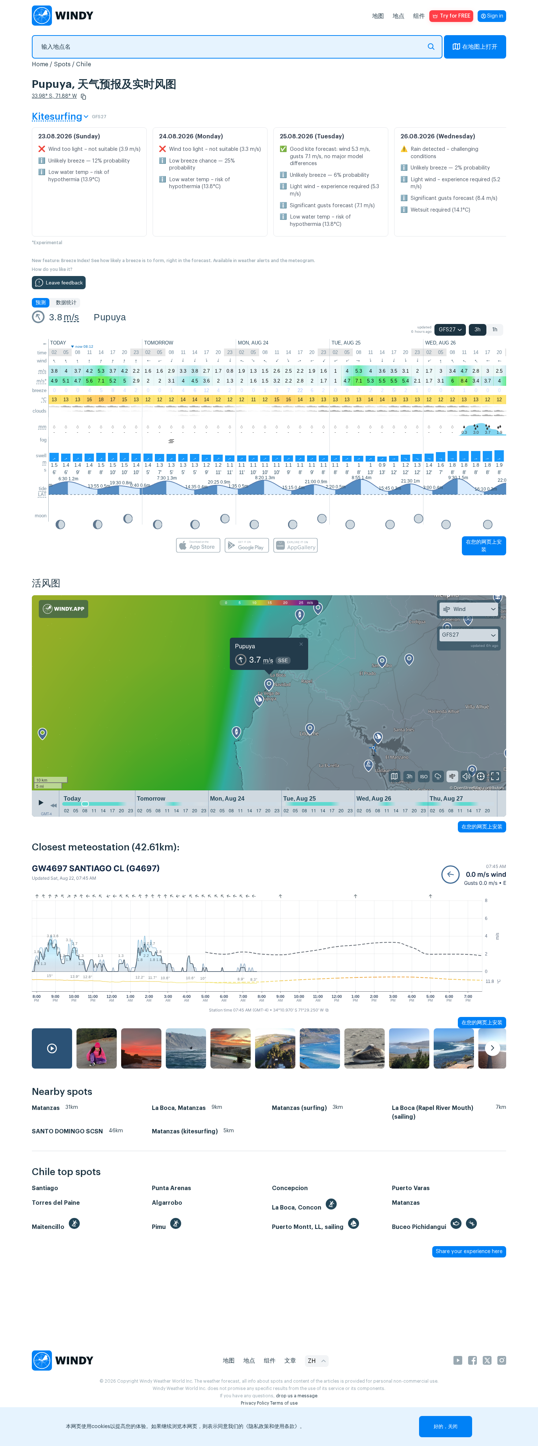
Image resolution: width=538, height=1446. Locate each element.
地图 (378, 16)
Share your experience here (469, 1251)
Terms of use (284, 1403)
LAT (42, 494)
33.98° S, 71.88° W (54, 96)
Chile (83, 64)
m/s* (41, 381)
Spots (62, 64)
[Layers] (394, 776)
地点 (398, 16)
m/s (71, 317)
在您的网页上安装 (484, 545)
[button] (83, 96)
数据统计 (66, 302)
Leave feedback (64, 283)
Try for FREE (455, 16)
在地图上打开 (479, 47)
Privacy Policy (255, 1403)
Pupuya (110, 317)
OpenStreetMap (468, 787)
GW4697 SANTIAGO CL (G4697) (96, 868)
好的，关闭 (445, 1426)
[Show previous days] (53, 805)
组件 (419, 16)
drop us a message (296, 1396)
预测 (41, 302)
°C (43, 399)
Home (40, 64)
